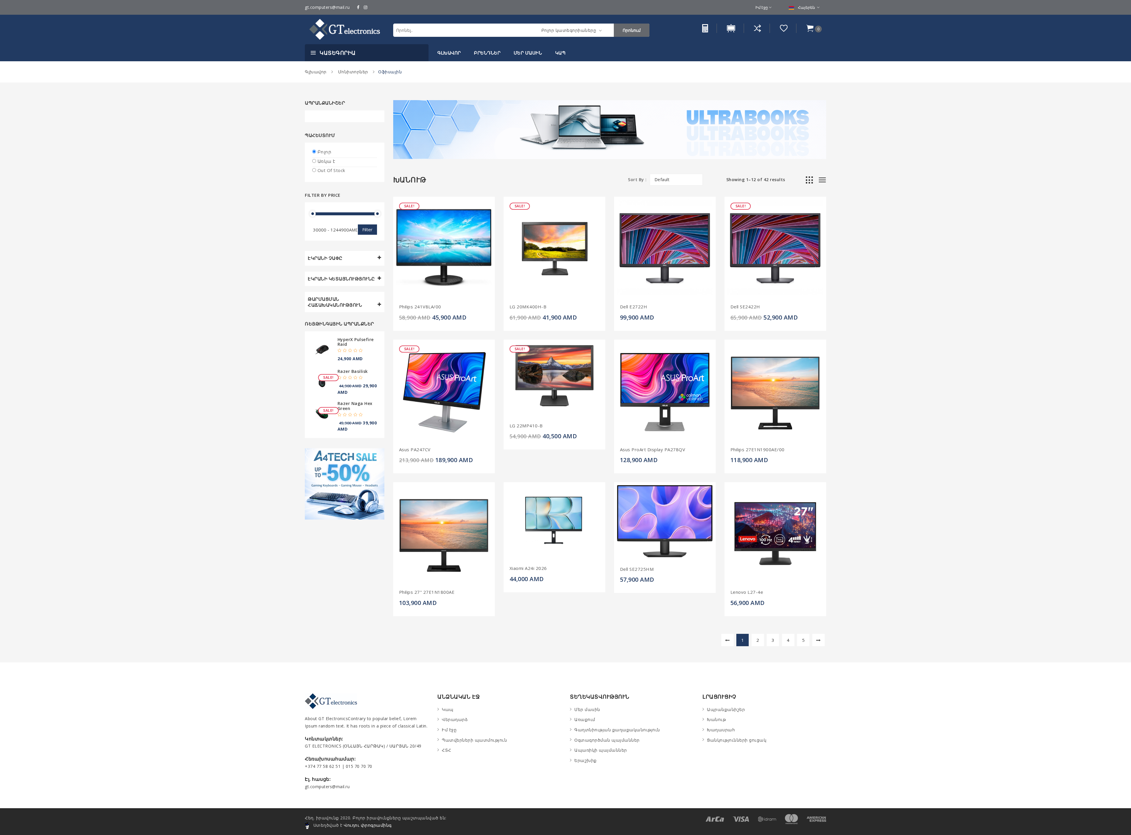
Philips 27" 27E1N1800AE (427, 592)
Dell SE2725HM (637, 569)
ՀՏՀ (446, 750)
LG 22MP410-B (526, 426)
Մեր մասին (528, 53)
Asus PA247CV (415, 449)
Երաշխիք (585, 760)
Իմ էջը (761, 7)
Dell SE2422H (745, 307)
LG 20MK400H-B (528, 307)
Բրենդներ (487, 53)
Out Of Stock (331, 170)
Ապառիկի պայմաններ (600, 750)
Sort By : (637, 179)
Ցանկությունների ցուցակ (736, 740)
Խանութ (716, 719)
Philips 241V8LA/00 (420, 307)
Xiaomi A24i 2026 (528, 568)
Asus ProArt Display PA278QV (652, 449)
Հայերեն (806, 7)
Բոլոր (325, 152)
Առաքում (584, 719)
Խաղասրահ (721, 730)
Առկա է (326, 161)
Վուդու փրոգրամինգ (368, 825)
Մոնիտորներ (352, 72)
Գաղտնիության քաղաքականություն (617, 730)
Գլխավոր (449, 53)
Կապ (560, 53)
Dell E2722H (633, 307)
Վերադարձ (455, 719)
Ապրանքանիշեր (726, 709)
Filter (367, 229)
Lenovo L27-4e (746, 592)
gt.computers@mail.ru (327, 7)
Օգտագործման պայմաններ (607, 740)
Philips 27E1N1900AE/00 (757, 449)
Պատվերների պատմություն (474, 740)
